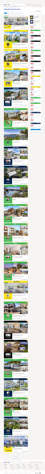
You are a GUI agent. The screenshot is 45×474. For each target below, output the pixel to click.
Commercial (18, 6)
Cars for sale (18, 465)
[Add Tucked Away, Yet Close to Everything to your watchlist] (27, 437)
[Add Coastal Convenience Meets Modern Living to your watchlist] (27, 224)
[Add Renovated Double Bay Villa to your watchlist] (27, 18)
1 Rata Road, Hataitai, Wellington (34, 65)
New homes (15, 6)
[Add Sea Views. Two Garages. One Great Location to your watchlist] (27, 360)
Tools (36, 6)
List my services (30, 468)
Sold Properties (12, 466)
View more (35, 129)
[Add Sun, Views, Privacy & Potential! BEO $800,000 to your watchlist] (27, 31)
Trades (30, 465)
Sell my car (18, 468)
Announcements (37, 466)
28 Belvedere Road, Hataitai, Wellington (34, 69)
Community (37, 464)
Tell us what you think (19, 460)
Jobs (23, 464)
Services (30, 464)
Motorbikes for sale (18, 466)
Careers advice (24, 466)
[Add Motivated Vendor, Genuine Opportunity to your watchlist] (27, 88)
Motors (17, 464)
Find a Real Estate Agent (13, 468)
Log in (38, 462)
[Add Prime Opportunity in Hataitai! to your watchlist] (27, 128)
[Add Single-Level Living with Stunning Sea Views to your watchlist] (27, 262)
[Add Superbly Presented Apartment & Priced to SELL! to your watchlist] (27, 282)
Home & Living (6, 468)
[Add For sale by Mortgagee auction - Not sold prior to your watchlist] (27, 166)
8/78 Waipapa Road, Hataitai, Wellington (34, 111)
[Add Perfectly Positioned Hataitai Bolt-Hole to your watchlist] (27, 243)
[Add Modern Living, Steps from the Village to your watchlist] (27, 205)
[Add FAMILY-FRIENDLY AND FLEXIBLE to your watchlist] (27, 341)
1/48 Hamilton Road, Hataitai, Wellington (35, 49)
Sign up (40, 462)
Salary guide (24, 468)
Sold (12, 6)
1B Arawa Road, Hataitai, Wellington (34, 45)
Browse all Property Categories (15, 458)
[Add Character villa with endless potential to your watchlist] (27, 417)
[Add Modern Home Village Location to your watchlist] (27, 69)
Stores (5, 466)
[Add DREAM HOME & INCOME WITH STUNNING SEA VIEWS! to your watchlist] (27, 50)
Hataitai (8, 13)
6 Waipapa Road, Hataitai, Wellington (34, 80)
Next (18, 453)
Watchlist (34, 462)
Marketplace (6, 464)
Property (12, 464)
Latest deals (6, 465)
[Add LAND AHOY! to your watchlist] (27, 186)
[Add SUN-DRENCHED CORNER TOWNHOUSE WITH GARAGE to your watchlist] (27, 302)
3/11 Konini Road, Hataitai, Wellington (34, 85)
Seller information (37, 468)
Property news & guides (13, 465)
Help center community (38, 469)
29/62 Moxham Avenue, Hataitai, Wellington (35, 116)
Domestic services (31, 466)
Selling (34, 6)
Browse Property (5, 6)
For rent (11, 6)
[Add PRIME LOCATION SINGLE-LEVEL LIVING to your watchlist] (27, 321)
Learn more (14, 460)
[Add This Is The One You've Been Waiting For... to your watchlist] (27, 147)
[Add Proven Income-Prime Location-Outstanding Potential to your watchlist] (27, 109)
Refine (5, 13)
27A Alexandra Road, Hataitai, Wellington (35, 107)
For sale (9, 6)
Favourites (36, 462)
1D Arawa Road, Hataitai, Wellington (34, 127)
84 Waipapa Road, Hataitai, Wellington (34, 34)
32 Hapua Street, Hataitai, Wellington (34, 96)
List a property (39, 6)
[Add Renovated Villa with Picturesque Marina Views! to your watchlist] (27, 379)
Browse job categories (25, 465)
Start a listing (31, 462)
